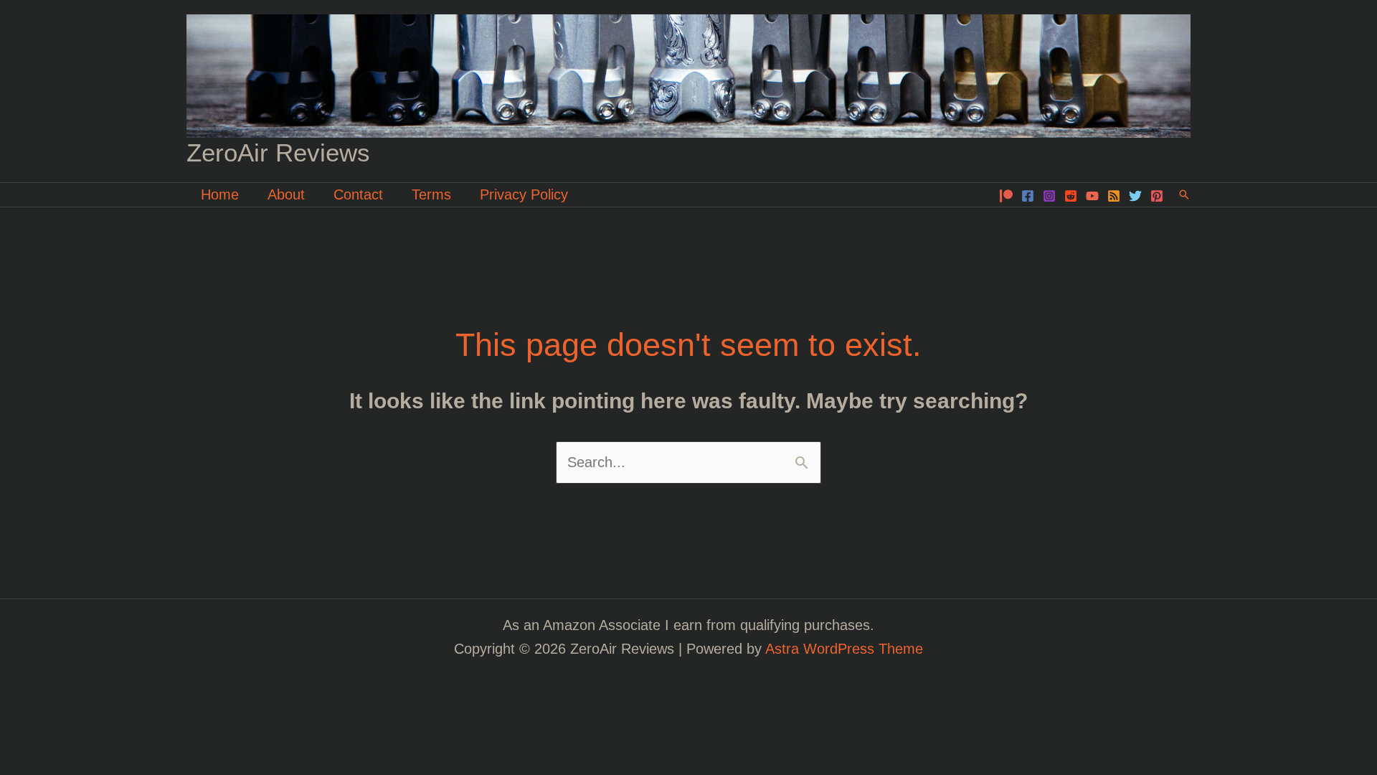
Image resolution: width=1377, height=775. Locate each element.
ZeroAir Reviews (278, 152)
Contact (358, 194)
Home (220, 194)
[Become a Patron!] (1006, 195)
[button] (1184, 194)
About (286, 194)
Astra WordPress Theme (844, 649)
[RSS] (1113, 195)
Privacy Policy (524, 194)
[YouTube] (1092, 195)
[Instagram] (1049, 195)
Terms (431, 194)
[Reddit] (1070, 195)
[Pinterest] (1156, 195)
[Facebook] (1027, 195)
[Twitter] (1135, 195)
